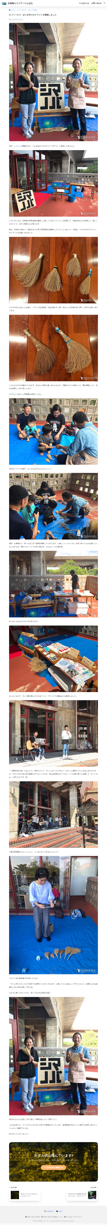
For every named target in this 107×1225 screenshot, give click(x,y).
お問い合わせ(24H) (33, 1217)
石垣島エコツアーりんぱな (20, 3)
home (60, 1211)
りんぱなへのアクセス (74, 1217)
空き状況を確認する (54, 1167)
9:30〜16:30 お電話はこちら (53, 1217)
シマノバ (17, 146)
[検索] (103, 3)
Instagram (50, 1211)
